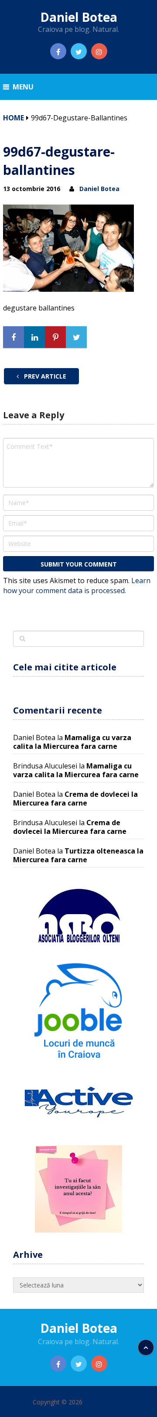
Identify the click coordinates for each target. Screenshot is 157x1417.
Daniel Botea (78, 17)
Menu (23, 87)
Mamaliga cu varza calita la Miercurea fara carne (72, 742)
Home (13, 118)
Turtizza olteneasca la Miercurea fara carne (78, 855)
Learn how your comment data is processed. (76, 585)
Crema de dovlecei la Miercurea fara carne (75, 798)
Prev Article (44, 376)
